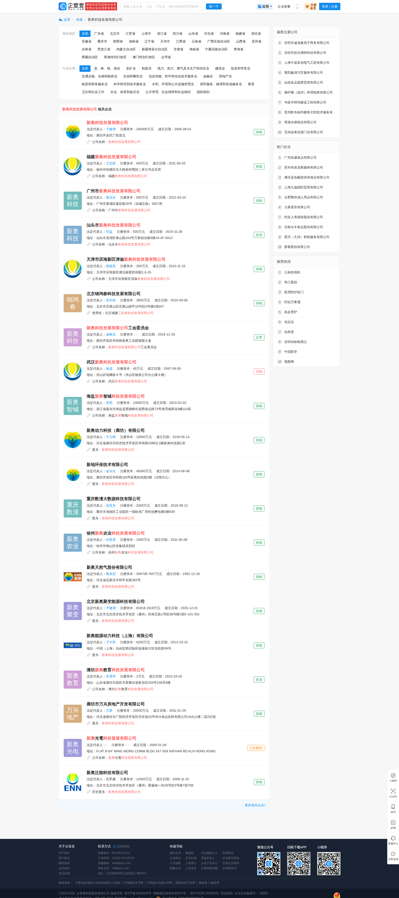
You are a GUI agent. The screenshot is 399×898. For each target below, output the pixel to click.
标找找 (189, 853)
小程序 (393, 780)
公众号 (393, 796)
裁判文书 (175, 853)
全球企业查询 (230, 863)
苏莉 (109, 403)
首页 (66, 19)
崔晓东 (111, 334)
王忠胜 (111, 163)
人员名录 (190, 868)
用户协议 (64, 858)
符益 (109, 231)
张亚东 (111, 505)
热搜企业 (175, 868)
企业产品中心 (209, 863)
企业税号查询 (230, 858)
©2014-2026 (67, 893)
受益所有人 (208, 858)
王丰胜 (111, 642)
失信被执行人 (209, 853)
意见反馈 (64, 873)
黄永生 (111, 197)
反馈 (393, 827)
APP (393, 812)
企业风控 (175, 858)
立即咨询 (393, 859)
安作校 (111, 300)
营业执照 (226, 893)
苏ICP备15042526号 (137, 893)
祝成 (109, 368)
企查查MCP (229, 868)
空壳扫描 (190, 858)
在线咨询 (122, 846)
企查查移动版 (209, 868)
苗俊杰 (111, 266)
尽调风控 (227, 853)
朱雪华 (111, 676)
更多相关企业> (255, 805)
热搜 (79, 19)
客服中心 (393, 843)
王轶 (109, 710)
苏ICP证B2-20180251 (204, 893)
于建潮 (111, 129)
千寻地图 (175, 863)
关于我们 (64, 853)
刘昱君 (111, 539)
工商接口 (190, 863)
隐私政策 (64, 863)
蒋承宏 (111, 574)
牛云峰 (111, 437)
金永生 (111, 471)
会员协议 (64, 868)
